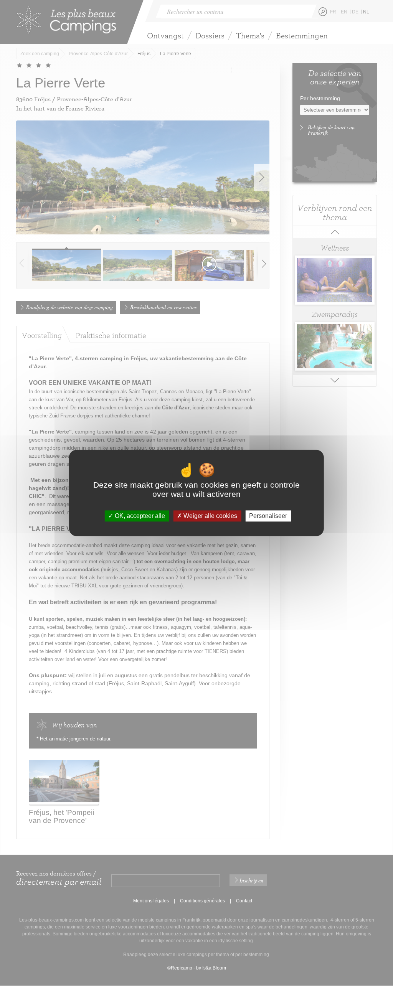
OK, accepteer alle (139, 516)
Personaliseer (268, 516)
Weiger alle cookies (209, 516)
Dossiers (210, 35)
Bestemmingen (302, 35)
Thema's (250, 35)
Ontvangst (165, 35)
